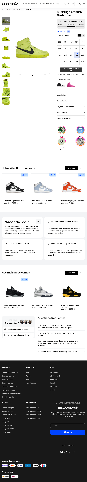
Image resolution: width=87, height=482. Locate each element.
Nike (27, 372)
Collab (52, 390)
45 (60, 62)
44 (77, 55)
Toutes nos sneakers (10, 372)
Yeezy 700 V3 (7, 425)
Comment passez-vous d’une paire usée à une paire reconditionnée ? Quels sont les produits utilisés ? (58, 343)
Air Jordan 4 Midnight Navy (42, 305)
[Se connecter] (80, 4)
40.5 (76, 49)
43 (71, 55)
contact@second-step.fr (11, 393)
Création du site (8, 397)
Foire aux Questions (9, 386)
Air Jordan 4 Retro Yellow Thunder (70, 306)
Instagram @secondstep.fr (19, 335)
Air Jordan (54, 372)
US (83, 35)
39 (65, 49)
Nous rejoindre (7, 383)
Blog (57, 4)
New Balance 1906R (33, 411)
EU (79, 35)
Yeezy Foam (6, 432)
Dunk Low (54, 379)
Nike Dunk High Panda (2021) (14, 201)
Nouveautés (26, 4)
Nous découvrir (7, 379)
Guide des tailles (63, 35)
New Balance (31, 383)
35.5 (59, 42)
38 (82, 42)
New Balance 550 (32, 408)
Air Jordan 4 (55, 376)
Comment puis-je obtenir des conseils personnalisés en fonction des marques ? (55, 326)
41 (82, 49)
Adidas (28, 376)
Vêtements (50, 4)
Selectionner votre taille (71, 70)
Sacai (52, 383)
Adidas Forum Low (9, 415)
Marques (42, 4)
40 (71, 49)
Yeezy (28, 379)
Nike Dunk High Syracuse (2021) (72, 201)
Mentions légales (8, 390)
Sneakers (34, 4)
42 (60, 55)
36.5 (71, 42)
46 (71, 62)
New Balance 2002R (33, 415)
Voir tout (71, 168)
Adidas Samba (7, 411)
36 (65, 42)
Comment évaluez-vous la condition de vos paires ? (56, 334)
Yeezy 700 (5, 422)
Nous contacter (8, 376)
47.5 (82, 62)
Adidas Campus (8, 408)
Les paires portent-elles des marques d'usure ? (58, 352)
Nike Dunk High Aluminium (42, 201)
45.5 (65, 62)
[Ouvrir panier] (83, 4)
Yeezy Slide (6, 418)
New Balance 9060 (33, 418)
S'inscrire (68, 432)
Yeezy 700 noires (8, 429)
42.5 (65, 55)
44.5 (82, 55)
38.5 (59, 49)
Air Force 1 (54, 386)
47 (77, 62)
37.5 (76, 42)
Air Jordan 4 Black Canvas (14, 305)
